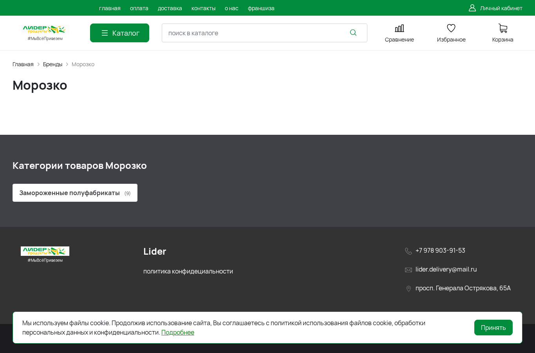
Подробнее (177, 332)
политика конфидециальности (188, 271)
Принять (493, 327)
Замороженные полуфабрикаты (75, 192)
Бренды (52, 64)
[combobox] (264, 33)
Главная (23, 64)
